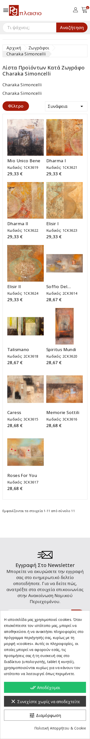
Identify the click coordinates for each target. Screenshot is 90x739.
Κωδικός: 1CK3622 (22, 230)
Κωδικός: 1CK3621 (62, 167)
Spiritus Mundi (61, 349)
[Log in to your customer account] (75, 9)
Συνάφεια (66, 106)
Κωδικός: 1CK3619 (22, 167)
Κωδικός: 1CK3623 (62, 230)
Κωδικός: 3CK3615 (22, 419)
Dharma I (56, 160)
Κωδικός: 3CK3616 (62, 419)
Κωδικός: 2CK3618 (22, 356)
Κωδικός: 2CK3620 (62, 356)
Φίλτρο (16, 106)
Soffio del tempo (56, 286)
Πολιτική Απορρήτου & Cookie (60, 728)
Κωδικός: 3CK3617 (22, 482)
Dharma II (17, 223)
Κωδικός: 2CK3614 (62, 293)
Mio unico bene (23, 160)
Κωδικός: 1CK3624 (22, 293)
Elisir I (52, 223)
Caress (14, 412)
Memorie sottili (62, 412)
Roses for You (22, 475)
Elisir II (14, 286)
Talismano (18, 349)
